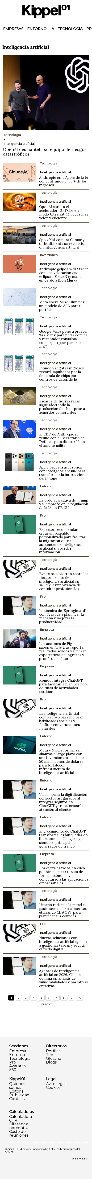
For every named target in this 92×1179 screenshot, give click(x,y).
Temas (52, 1055)
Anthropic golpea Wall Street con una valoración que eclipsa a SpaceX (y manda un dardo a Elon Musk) (63, 275)
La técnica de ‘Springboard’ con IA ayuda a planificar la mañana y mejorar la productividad (62, 616)
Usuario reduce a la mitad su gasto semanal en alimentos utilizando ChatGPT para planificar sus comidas (63, 910)
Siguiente (46, 1004)
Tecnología (70, 28)
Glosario (53, 1058)
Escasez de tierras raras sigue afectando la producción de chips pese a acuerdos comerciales (62, 407)
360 (12, 1070)
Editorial (17, 1091)
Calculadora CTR (20, 1118)
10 (79, 997)
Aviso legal (56, 1084)
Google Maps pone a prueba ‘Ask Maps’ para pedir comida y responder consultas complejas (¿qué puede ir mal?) (63, 339)
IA (52, 28)
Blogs (51, 1062)
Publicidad (19, 1095)
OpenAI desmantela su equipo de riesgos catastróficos (45, 152)
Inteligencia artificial (19, 143)
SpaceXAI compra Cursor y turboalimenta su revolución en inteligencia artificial (63, 243)
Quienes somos (17, 1086)
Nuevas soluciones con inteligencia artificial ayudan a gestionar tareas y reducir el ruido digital (63, 943)
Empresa (17, 1051)
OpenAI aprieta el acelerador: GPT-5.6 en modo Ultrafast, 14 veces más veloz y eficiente (63, 212)
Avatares (17, 1066)
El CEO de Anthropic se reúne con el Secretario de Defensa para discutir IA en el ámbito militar (62, 440)
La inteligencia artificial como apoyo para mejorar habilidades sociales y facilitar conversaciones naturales (61, 721)
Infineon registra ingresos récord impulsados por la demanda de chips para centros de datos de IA (61, 374)
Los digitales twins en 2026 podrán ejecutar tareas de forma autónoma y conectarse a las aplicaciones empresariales (63, 875)
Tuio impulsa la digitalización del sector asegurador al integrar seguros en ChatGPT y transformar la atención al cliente (63, 802)
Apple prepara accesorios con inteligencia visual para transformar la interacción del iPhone (62, 473)
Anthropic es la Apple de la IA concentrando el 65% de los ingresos (63, 181)
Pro (12, 1062)
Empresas (13, 28)
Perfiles (53, 1051)
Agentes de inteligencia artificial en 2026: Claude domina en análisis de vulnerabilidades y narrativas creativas (63, 978)
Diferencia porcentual (20, 1126)
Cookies (53, 1088)
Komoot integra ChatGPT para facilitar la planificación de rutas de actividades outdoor (63, 686)
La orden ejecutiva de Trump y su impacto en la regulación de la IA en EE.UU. (63, 504)
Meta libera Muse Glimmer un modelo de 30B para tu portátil (61, 306)
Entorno (36, 28)
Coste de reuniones (18, 1133)
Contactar (18, 1099)
